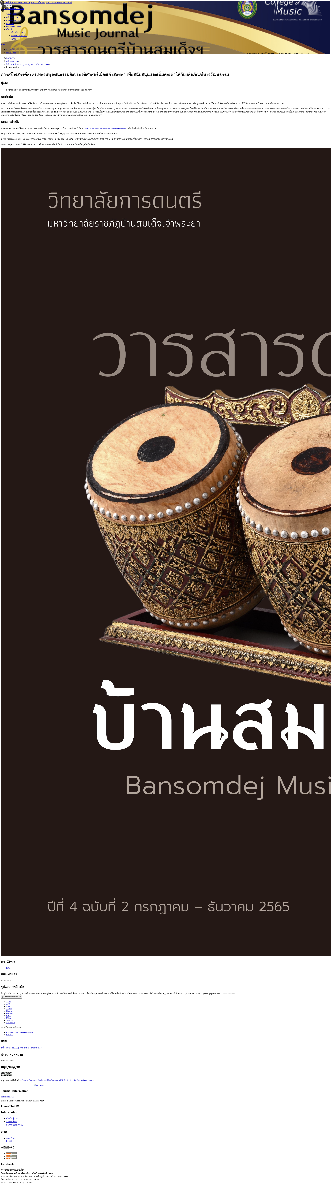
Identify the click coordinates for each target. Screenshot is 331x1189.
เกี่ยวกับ (9, 29)
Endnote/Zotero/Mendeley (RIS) (19, 1032)
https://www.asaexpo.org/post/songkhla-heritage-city (106, 128)
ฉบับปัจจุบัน (11, 14)
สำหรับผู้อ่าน (12, 1118)
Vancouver (10, 1023)
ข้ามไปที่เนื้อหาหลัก (10, 3)
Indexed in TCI (7, 1097)
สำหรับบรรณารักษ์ (14, 1125)
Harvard (9, 1013)
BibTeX (9, 1035)
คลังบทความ (12, 17)
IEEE (8, 1016)
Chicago (9, 1011)
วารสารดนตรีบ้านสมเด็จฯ (12, 8)
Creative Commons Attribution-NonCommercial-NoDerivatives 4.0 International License (57, 1080)
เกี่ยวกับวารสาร (18, 32)
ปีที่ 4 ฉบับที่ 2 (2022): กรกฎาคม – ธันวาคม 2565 (27, 64)
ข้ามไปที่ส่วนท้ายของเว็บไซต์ (59, 3)
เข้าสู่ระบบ (11, 53)
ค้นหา (3, 44)
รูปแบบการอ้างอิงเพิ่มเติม (11, 997)
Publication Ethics (13, 26)
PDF (8, 968)
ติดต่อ (14, 39)
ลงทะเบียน (11, 49)
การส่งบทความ (13, 20)
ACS (8, 1004)
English (9, 1141)
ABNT (9, 1009)
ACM (8, 1002)
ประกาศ (10, 23)
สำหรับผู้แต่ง (11, 1121)
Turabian (9, 1020)
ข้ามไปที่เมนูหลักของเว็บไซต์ (32, 3)
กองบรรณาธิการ (19, 36)
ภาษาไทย (10, 1138)
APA (8, 1006)
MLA (8, 1018)
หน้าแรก (10, 58)
